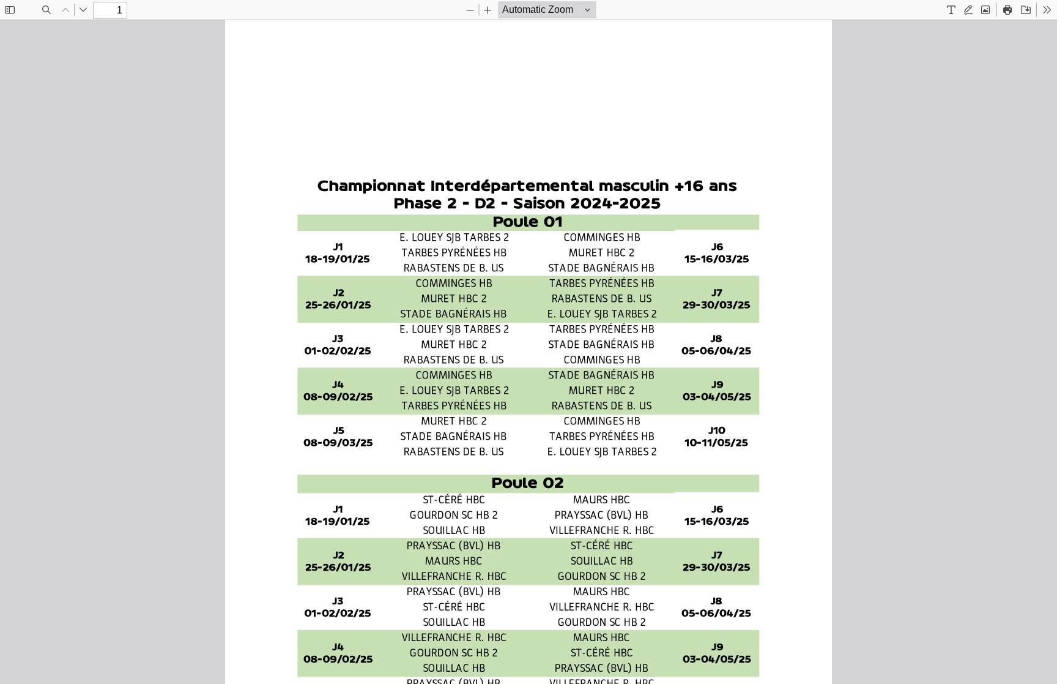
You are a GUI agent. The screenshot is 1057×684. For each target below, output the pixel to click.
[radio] (951, 9)
